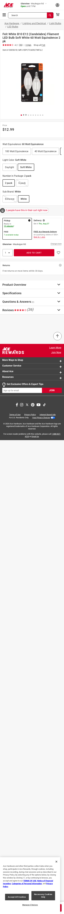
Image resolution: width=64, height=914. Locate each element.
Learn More (55, 347)
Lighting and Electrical (34, 23)
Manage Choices (30, 905)
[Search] (50, 15)
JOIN (51, 390)
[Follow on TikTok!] (44, 404)
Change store (56, 244)
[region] (30, 885)
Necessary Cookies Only (43, 895)
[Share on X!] (27, 404)
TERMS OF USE (29, 881)
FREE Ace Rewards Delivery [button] (45, 232)
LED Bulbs (12, 26)
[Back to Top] (57, 336)
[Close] (56, 861)
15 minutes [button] (8, 226)
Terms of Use (15, 415)
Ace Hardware (12, 23)
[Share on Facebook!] (17, 404)
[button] (32, 82)
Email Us (35, 436)
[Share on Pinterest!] (32, 404)
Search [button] (14, 15)
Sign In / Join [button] (39, 237)
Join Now (56, 352)
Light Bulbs (55, 23)
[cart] (58, 14)
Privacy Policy (30, 415)
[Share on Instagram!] (21, 404)
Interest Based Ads (48, 415)
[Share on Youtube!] (38, 404)
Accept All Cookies (17, 897)
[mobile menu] (4, 14)
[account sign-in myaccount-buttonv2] (57, 5)
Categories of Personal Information (27, 883)
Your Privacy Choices (41, 417)
